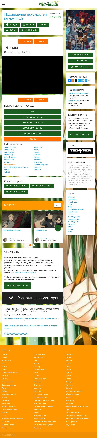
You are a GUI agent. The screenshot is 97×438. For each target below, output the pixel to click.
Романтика (6, 360)
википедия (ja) (73, 219)
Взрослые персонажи (74, 391)
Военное (69, 360)
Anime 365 (6, 435)
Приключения (31, 30)
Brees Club (38, 162)
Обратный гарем (8, 425)
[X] (76, 80)
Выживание (6, 428)
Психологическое (40, 379)
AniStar (36, 150)
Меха (36, 373)
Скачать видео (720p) (42, 186)
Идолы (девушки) (40, 397)
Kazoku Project (9, 165)
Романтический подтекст (43, 425)
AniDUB (7, 172)
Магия (68, 379)
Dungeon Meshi (13, 18)
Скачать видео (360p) (16, 192)
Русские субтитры (32, 133)
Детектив (37, 391)
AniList (70, 204)
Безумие (69, 388)
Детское (5, 388)
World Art (71, 197)
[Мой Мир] (86, 80)
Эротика (5, 412)
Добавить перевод (80, 67)
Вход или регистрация (17, 286)
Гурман (43, 25)
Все (57, 205)
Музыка (69, 373)
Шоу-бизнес (70, 425)
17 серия (41, 41)
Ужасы (68, 363)
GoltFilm (37, 155)
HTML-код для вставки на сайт (16, 333)
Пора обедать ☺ (41, 230)
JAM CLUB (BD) (10, 147)
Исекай (68, 397)
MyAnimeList (73, 202)
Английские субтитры (32, 122)
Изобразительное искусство (77, 406)
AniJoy (6, 170)
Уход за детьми (40, 416)
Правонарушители (41, 394)
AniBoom (37, 160)
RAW (33, 112)
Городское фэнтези (9, 409)
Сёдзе (4, 370)
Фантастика (38, 357)
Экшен (4, 354)
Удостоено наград (9, 394)
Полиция (37, 382)
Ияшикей (5, 400)
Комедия (14, 25)
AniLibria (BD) (9, 152)
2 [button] (34, 245)
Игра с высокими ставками (12, 419)
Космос (68, 357)
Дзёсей (4, 391)
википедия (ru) (73, 222)
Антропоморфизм (72, 412)
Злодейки (37, 409)
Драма (4, 357)
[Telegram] (82, 80)
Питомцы (69, 403)
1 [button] (30, 245)
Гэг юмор (5, 422)
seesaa (70, 229)
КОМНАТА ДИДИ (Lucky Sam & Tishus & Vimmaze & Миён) (17, 167)
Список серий (80, 61)
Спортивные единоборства (76, 416)
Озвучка (33, 139)
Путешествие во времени (43, 406)
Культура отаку (40, 403)
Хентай (68, 376)
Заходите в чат (73, 101)
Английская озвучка (32, 128)
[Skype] (79, 80)
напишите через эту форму (25, 273)
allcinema (71, 224)
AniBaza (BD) (9, 150)
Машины (37, 388)
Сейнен (13, 30)
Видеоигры (38, 428)
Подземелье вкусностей (25, 14)
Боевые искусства (9, 385)
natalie (70, 214)
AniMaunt (37, 167)
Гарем (36, 376)
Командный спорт (9, 406)
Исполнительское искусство (45, 422)
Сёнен (36, 360)
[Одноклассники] (72, 80)
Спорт (68, 367)
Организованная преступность (78, 419)
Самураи (69, 385)
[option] (16, 228)
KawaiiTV (37, 170)
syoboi (70, 227)
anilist (70, 232)
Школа (4, 367)
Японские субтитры (32, 117)
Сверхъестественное (10, 373)
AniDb (70, 207)
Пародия (69, 382)
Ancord (36, 157)
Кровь (4, 397)
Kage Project (72, 212)
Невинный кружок (41, 165)
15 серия (25, 41)
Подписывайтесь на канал (78, 93)
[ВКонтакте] (69, 80)
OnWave (7, 162)
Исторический (7, 382)
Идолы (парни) (39, 419)
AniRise (36, 152)
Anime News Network (76, 209)
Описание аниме (80, 55)
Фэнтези (30, 25)
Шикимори (72, 199)
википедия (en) (74, 217)
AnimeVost (38, 147)
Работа (37, 412)
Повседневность (40, 370)
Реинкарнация (71, 422)
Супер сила (38, 385)
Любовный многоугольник (44, 400)
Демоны (5, 379)
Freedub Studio (9, 157)
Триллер (37, 367)
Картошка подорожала (12, 230)
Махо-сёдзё (70, 400)
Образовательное (72, 394)
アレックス (12, 238)
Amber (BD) (8, 155)
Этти (4, 363)
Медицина (6, 403)
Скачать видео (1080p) (16, 186)
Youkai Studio (9, 160)
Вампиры (5, 376)
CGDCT (4, 416)
